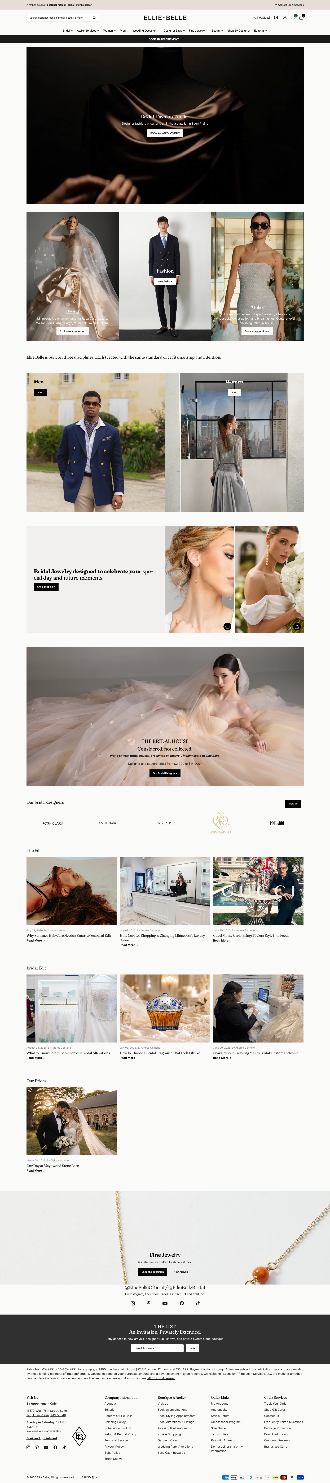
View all (292, 803)
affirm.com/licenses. (161, 1378)
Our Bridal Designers (165, 773)
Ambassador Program (226, 1422)
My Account (219, 1403)
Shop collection (46, 586)
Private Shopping (169, 1434)
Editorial (259, 30)
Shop (40, 392)
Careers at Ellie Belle (118, 1416)
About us (110, 1403)
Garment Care (167, 1440)
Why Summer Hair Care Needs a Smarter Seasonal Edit (72, 902)
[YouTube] (165, 1303)
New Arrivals (165, 281)
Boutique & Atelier (172, 1397)
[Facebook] (182, 1303)
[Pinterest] (148, 1303)
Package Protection (277, 1428)
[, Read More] (276, 18)
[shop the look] (227, 626)
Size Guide (218, 1428)
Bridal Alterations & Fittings (176, 1422)
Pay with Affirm (221, 1440)
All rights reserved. (62, 1477)
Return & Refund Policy (120, 1434)
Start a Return (220, 1416)
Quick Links (220, 1397)
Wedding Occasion (145, 30)
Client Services (275, 1397)
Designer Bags (173, 30)
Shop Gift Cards (275, 1409)
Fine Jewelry (197, 30)
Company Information (121, 1397)
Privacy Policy (114, 1446)
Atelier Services (86, 30)
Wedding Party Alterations (175, 1446)
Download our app (276, 1434)
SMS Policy (112, 1452)
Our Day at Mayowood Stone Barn (72, 1132)
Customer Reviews (277, 1440)
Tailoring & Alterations (172, 1428)
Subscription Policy (117, 1428)
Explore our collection (72, 331)
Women (108, 30)
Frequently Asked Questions (283, 1422)
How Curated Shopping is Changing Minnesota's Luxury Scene (165, 904)
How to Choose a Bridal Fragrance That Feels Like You (165, 1019)
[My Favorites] (293, 18)
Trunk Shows (113, 1458)
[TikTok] (198, 1303)
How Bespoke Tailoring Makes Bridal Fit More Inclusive (258, 1019)
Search (94, 18)
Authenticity (219, 1409)
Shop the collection (153, 1271)
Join (193, 1347)
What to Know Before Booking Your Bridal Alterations (72, 1019)
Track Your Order (276, 1403)
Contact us (271, 1416)
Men (123, 30)
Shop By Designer (238, 30)
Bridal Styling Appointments (176, 1416)
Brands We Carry (275, 1446)
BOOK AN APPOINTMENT (165, 133)
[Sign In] (285, 18)
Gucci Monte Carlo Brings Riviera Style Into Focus (258, 902)
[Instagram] (133, 1303)
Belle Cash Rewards (171, 1452)
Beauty (216, 30)
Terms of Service (116, 1440)
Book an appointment (257, 331)
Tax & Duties (219, 1434)
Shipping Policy (115, 1422)
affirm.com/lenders (76, 1373)
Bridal (66, 30)
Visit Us (163, 1403)
